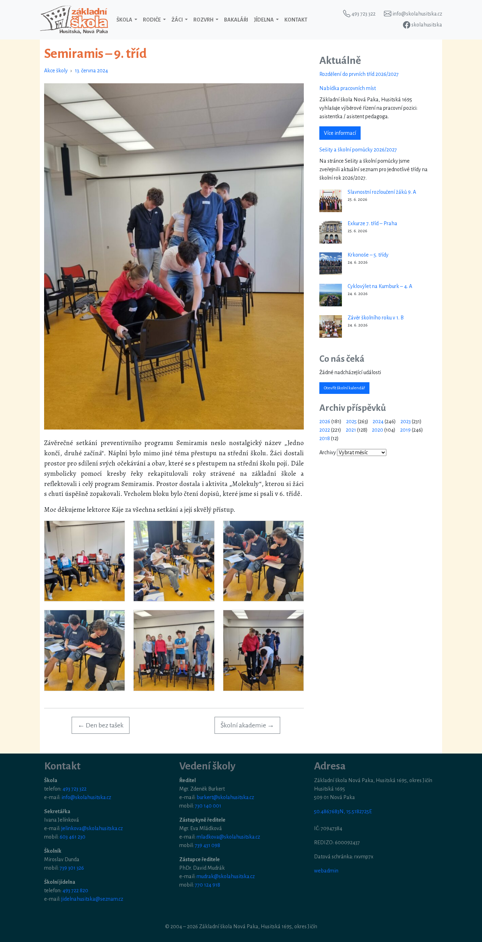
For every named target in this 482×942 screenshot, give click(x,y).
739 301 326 (72, 868)
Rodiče (152, 20)
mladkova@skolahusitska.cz (228, 837)
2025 (351, 421)
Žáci (177, 20)
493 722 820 (75, 890)
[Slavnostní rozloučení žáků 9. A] (330, 201)
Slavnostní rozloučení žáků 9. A (382, 192)
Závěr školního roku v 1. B (376, 317)
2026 (324, 421)
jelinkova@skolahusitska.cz (92, 828)
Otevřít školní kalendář (344, 388)
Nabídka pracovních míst (347, 88)
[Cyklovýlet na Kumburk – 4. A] (330, 295)
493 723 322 (74, 789)
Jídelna (264, 20)
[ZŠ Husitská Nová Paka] (74, 20)
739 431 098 (207, 845)
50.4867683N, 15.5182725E (343, 811)
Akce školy (56, 70)
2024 (378, 421)
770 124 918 (207, 885)
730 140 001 (208, 806)
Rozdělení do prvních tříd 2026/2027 (359, 74)
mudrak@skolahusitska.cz (226, 876)
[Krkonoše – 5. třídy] (330, 263)
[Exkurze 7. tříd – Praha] (330, 232)
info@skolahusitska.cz (86, 797)
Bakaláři (236, 20)
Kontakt (295, 20)
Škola (124, 20)
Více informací (340, 133)
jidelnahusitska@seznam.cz (92, 899)
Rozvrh (203, 20)
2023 (405, 421)
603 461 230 (72, 837)
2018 (324, 438)
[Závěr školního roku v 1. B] (330, 326)
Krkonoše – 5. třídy (368, 255)
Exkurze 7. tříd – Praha (372, 223)
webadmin (326, 871)
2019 (405, 430)
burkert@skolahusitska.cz (225, 797)
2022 (324, 430)
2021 (351, 430)
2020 (377, 430)
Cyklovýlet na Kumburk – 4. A (380, 286)
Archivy (327, 452)
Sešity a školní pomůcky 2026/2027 (358, 149)
